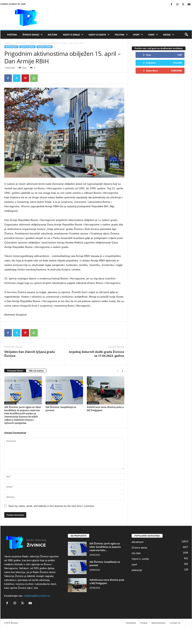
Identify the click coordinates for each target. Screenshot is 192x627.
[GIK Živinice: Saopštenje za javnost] (64, 390)
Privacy (143, 622)
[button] (186, 35)
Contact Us (175, 622)
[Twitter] (183, 4)
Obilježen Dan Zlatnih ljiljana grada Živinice (29, 354)
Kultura (52, 34)
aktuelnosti (20, 43)
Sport (136, 34)
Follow (177, 62)
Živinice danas (30, 34)
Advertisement (159, 622)
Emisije (167, 34)
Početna (12, 34)
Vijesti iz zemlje (71, 34)
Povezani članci (15, 370)
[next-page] (122, 371)
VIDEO (151, 34)
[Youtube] (189, 4)
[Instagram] (177, 4)
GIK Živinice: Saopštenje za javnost (61, 408)
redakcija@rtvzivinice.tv (37, 595)
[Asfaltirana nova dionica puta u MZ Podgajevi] (105, 390)
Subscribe (176, 70)
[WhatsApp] (34, 78)
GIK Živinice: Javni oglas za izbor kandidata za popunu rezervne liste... (105, 547)
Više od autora (36, 370)
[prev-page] (118, 371)
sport (134, 564)
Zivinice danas (44, 47)
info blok (136, 553)
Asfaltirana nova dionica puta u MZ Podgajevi (105, 408)
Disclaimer (131, 622)
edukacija (137, 570)
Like (180, 54)
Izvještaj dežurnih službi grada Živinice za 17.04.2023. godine (96, 354)
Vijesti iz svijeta (97, 34)
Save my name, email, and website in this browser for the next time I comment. (51, 506)
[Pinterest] (25, 78)
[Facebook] (171, 4)
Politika (119, 34)
